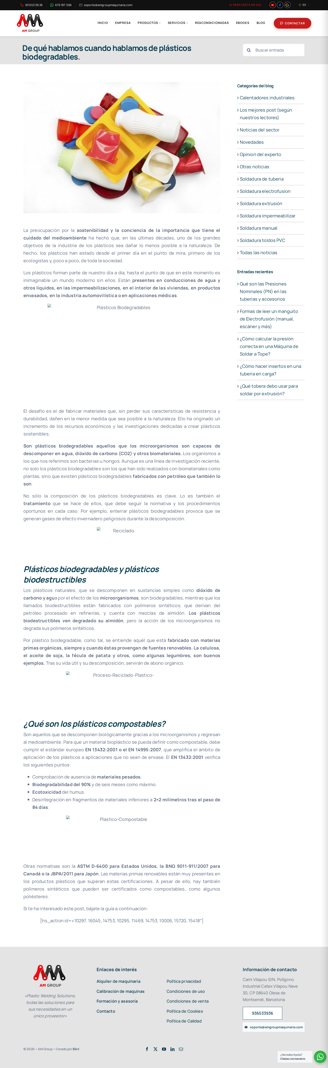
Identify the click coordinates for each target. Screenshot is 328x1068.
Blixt (76, 1049)
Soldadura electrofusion (265, 191)
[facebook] (147, 1049)
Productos (149, 23)
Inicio (103, 23)
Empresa (123, 23)
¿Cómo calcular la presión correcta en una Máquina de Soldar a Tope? (269, 346)
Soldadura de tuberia (262, 179)
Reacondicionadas (212, 23)
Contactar (295, 23)
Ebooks (242, 23)
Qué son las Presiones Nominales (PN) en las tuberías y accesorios (263, 291)
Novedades (252, 142)
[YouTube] (273, 5)
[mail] (181, 1049)
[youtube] (164, 1049)
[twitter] (156, 1049)
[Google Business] (287, 5)
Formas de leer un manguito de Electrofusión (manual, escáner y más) (269, 318)
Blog (261, 23)
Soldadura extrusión (261, 203)
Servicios (178, 23)
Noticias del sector (260, 130)
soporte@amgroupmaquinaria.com (108, 5)
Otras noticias (254, 167)
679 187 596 (63, 5)
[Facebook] (280, 5)
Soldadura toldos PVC (262, 240)
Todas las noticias (259, 253)
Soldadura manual (259, 228)
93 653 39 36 (34, 5)
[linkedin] (172, 1049)
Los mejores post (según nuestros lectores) (266, 114)
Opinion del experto (260, 154)
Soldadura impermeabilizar (268, 216)
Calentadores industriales (267, 98)
